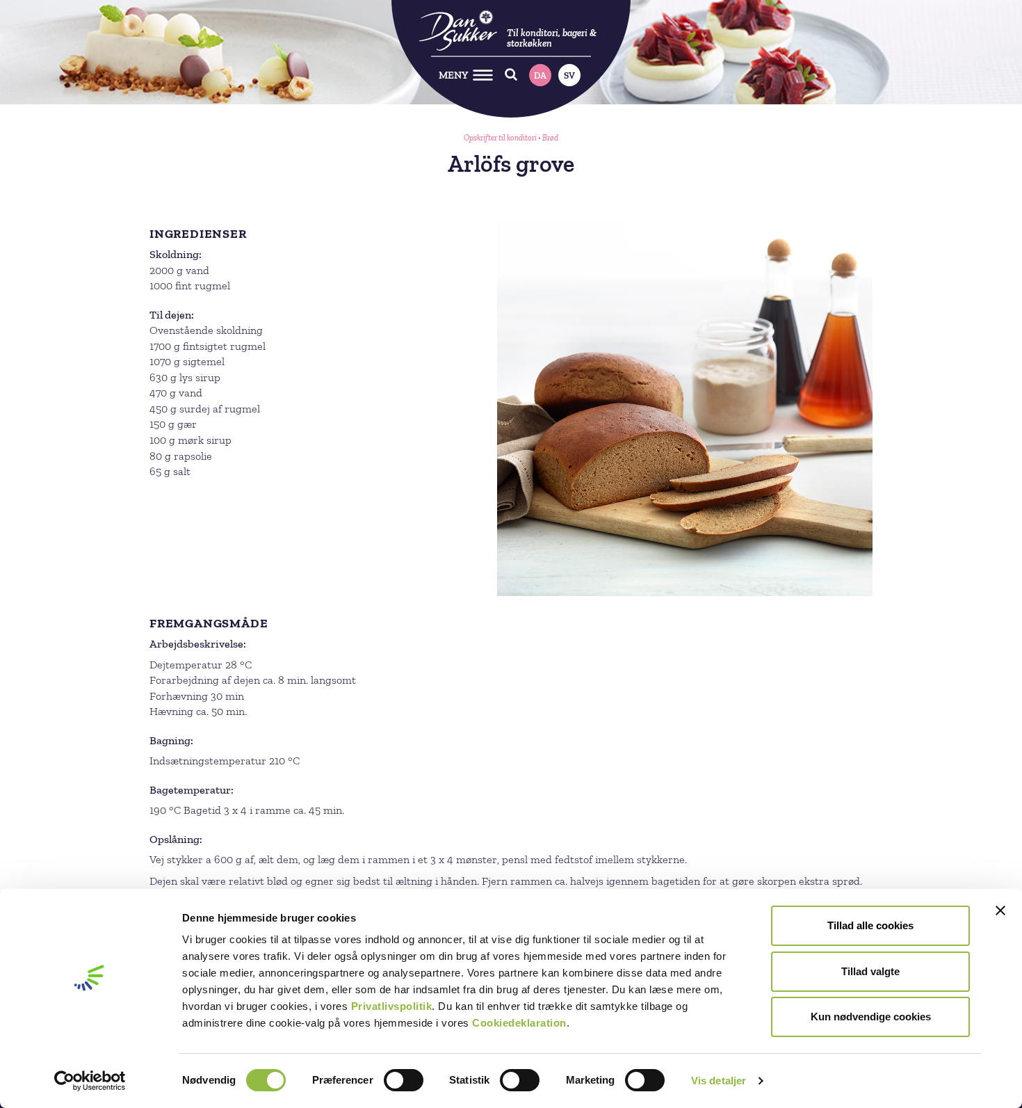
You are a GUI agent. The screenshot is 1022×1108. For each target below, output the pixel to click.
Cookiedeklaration (519, 1023)
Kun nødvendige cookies (871, 1016)
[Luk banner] (1000, 910)
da (540, 75)
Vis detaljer (718, 1080)
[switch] (403, 1080)
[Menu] (483, 75)
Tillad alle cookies (870, 925)
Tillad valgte (870, 971)
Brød (550, 138)
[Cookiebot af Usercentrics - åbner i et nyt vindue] (90, 1080)
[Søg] (511, 75)
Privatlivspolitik (391, 1006)
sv (569, 75)
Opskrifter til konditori (500, 138)
